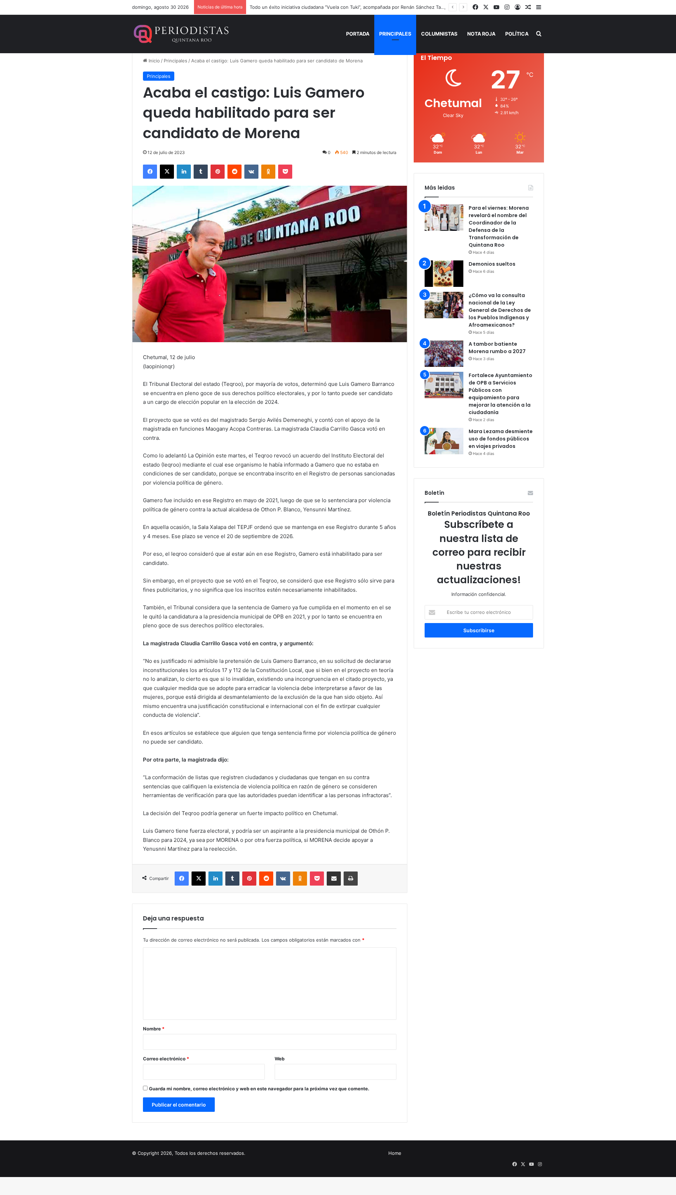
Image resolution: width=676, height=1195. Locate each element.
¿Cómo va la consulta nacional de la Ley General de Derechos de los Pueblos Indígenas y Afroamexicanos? (500, 310)
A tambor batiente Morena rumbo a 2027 (497, 347)
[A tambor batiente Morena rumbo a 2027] (444, 353)
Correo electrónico (166, 1058)
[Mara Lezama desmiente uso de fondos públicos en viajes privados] (444, 441)
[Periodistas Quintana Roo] (180, 33)
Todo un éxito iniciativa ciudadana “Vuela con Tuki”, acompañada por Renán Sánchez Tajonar (351, 7)
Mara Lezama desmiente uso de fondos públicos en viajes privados (501, 439)
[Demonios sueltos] (444, 273)
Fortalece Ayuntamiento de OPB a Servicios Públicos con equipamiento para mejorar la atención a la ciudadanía (500, 394)
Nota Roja (481, 34)
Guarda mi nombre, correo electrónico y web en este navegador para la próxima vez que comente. (259, 1088)
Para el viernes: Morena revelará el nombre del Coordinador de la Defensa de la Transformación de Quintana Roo (499, 226)
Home (394, 1153)
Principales (395, 34)
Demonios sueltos (492, 263)
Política (516, 34)
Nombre (153, 1028)
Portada (357, 34)
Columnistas (439, 34)
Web (279, 1058)
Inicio (153, 60)
